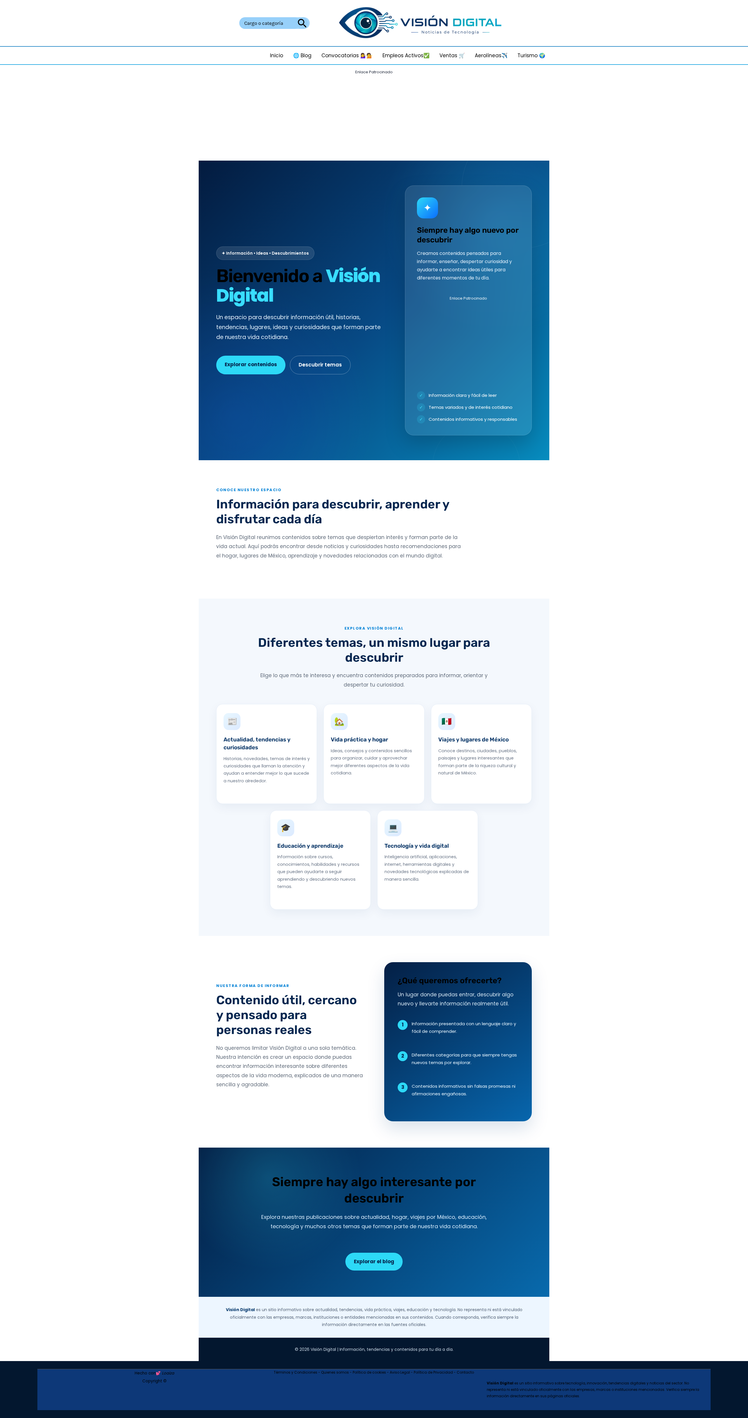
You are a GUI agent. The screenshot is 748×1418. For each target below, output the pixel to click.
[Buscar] (302, 23)
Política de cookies (369, 1372)
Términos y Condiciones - (297, 1372)
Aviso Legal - (402, 1372)
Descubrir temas (320, 364)
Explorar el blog (374, 1261)
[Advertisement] (374, 117)
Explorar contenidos (251, 364)
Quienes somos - (337, 1372)
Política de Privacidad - (435, 1372)
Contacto (465, 1372)
